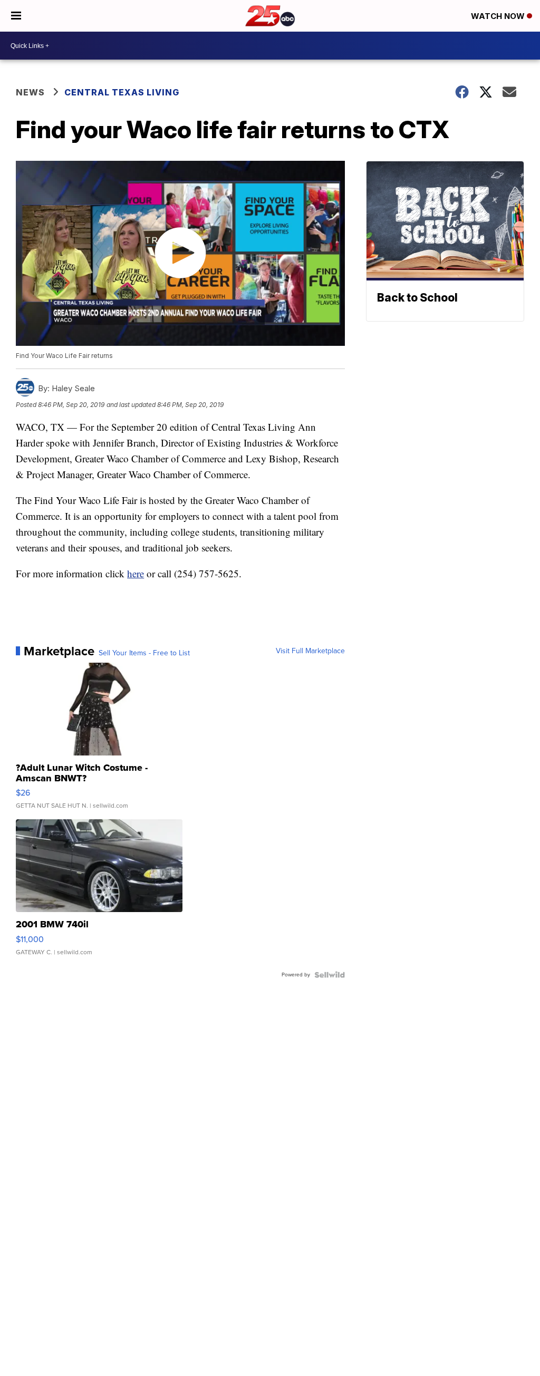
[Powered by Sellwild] (329, 974)
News (30, 92)
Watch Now (499, 16)
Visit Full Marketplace (310, 651)
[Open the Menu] (16, 16)
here (135, 573)
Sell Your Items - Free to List (144, 653)
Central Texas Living (121, 92)
